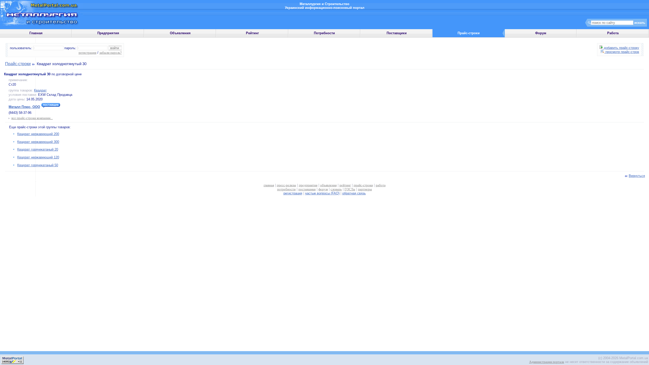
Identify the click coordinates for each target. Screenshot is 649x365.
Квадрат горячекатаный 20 (37, 149)
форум (323, 189)
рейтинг (345, 185)
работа (381, 185)
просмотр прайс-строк (621, 52)
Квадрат (40, 90)
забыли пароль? (110, 52)
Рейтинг (252, 33)
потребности (286, 189)
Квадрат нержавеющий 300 (38, 142)
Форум (540, 33)
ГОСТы (350, 189)
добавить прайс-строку (621, 48)
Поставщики (397, 33)
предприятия (308, 185)
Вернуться (637, 176)
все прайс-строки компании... (32, 118)
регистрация (87, 52)
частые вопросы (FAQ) (322, 193)
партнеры (365, 189)
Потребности (324, 33)
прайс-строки (363, 185)
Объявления (180, 33)
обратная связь (354, 193)
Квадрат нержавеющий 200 (38, 134)
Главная (36, 33)
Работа (613, 33)
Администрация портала (546, 362)
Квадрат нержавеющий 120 (38, 157)
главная (269, 185)
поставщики (307, 189)
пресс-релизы (286, 185)
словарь (336, 189)
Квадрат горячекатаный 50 (37, 165)
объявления (328, 185)
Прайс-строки (18, 64)
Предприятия (108, 33)
